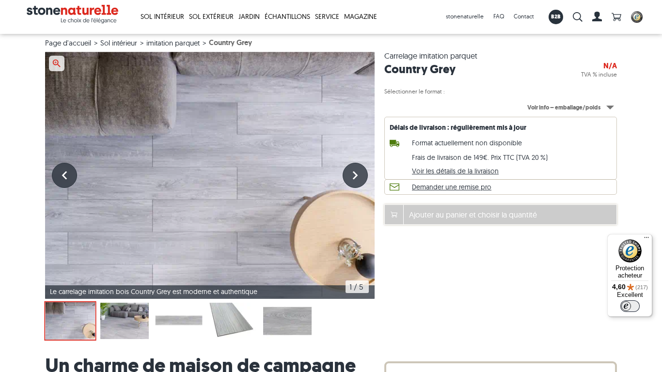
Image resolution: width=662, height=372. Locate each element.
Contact (524, 16)
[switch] (630, 306)
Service (327, 16)
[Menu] (646, 240)
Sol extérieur (211, 16)
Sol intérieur (162, 16)
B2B (556, 16)
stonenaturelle (465, 16)
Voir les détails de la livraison (455, 171)
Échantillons (287, 16)
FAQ (498, 16)
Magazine (360, 16)
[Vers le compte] (597, 17)
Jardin (249, 16)
